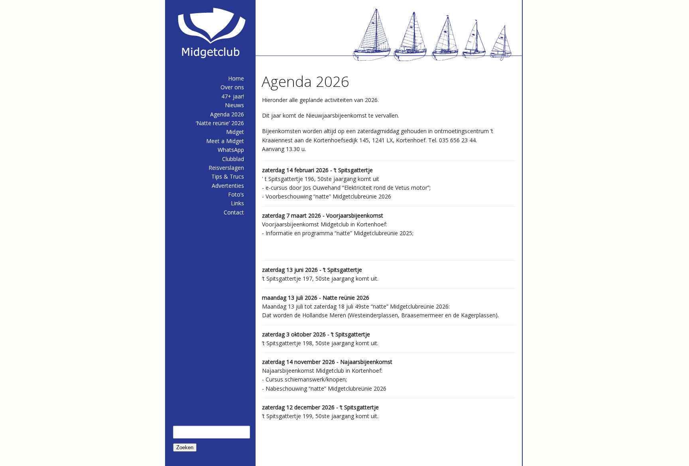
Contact (234, 212)
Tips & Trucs (227, 176)
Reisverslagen (226, 167)
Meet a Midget (225, 141)
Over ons (232, 87)
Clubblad (233, 159)
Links (237, 203)
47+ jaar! (232, 96)
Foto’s (236, 194)
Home (236, 78)
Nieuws (234, 105)
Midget (235, 132)
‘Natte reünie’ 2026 (220, 123)
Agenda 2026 (227, 114)
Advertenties (228, 185)
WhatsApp (231, 149)
